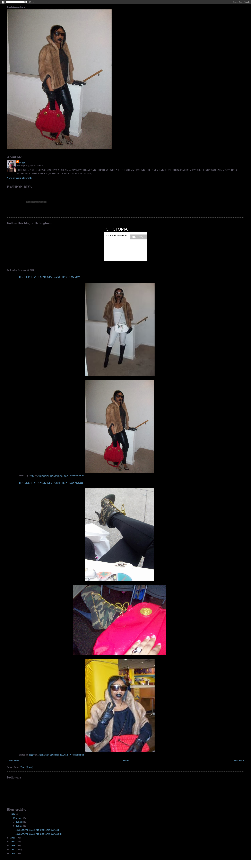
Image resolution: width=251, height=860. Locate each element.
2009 (13, 853)
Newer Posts (13, 760)
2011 (13, 845)
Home (126, 760)
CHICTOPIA (117, 229)
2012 (13, 841)
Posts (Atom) (26, 767)
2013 (13, 837)
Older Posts (238, 760)
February (18, 818)
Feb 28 (19, 822)
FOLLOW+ (138, 237)
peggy (22, 162)
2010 (13, 849)
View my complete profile (19, 177)
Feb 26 (19, 825)
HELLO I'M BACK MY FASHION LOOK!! (49, 277)
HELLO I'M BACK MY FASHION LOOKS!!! (51, 482)
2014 (13, 814)
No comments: (77, 475)
